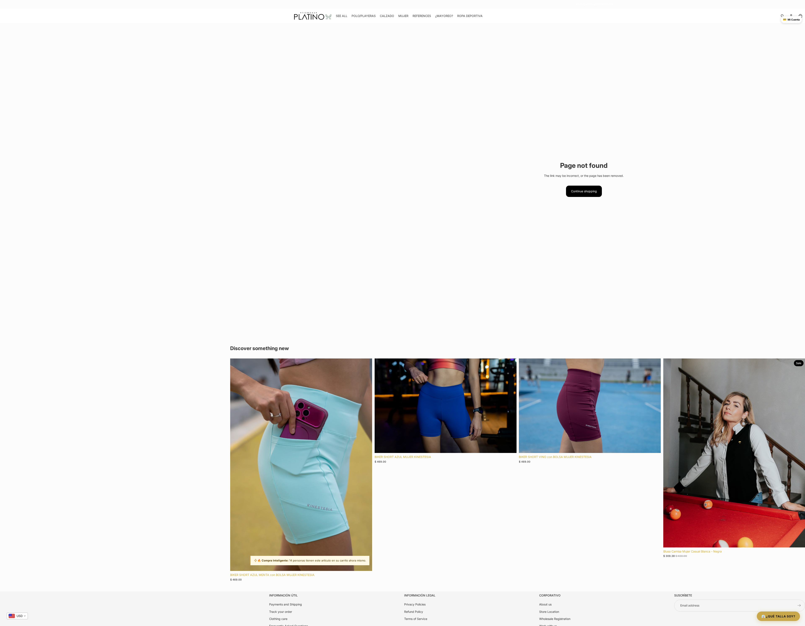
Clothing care (278, 619)
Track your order (280, 611)
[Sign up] (799, 605)
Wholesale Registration (554, 619)
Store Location (549, 611)
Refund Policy (413, 611)
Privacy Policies (415, 604)
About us (545, 604)
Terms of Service (415, 619)
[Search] (782, 16)
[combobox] (17, 616)
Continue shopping (584, 191)
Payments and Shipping (285, 604)
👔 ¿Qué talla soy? (778, 616)
